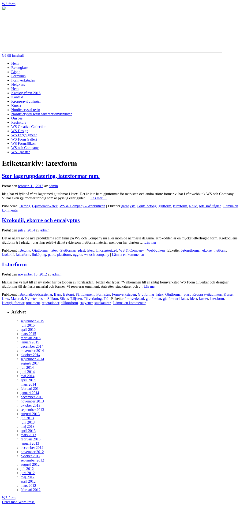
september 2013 (32, 410)
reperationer (50, 303)
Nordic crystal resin (25, 110)
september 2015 (32, 321)
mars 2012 (28, 485)
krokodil (8, 255)
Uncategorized (106, 250)
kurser (203, 299)
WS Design (19, 131)
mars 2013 (28, 435)
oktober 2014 (30, 355)
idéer (193, 299)
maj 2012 (27, 477)
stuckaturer (102, 303)
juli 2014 (27, 367)
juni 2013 (28, 422)
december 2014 (32, 346)
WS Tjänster (20, 152)
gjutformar (153, 299)
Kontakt (17, 97)
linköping (39, 255)
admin (53, 186)
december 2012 (32, 448)
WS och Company (25, 148)
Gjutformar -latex (45, 206)
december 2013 (32, 397)
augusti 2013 (30, 414)
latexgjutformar (13, 303)
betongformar (190, 250)
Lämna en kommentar (128, 255)
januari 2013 (30, 443)
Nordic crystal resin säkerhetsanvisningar (41, 114)
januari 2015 (30, 342)
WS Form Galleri (24, 139)
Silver (64, 299)
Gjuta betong (147, 206)
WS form (8, 4)
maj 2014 (27, 376)
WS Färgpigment (24, 135)
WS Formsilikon (23, 143)
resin (41, 299)
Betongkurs (19, 68)
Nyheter (31, 299)
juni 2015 (28, 325)
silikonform (69, 303)
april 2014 (28, 380)
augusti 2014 (30, 363)
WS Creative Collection (28, 127)
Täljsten (76, 299)
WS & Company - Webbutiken (82, 206)
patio (51, 255)
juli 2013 (27, 418)
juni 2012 (28, 473)
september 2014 (32, 359)
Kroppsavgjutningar (26, 101)
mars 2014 (28, 384)
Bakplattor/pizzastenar (35, 294)
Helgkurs (18, 84)
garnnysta (128, 206)
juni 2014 (28, 372)
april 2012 (28, 481)
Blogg (15, 72)
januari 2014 (30, 393)
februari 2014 (31, 389)
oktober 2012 (30, 456)
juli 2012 (27, 469)
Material (17, 299)
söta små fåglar (210, 206)
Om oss (16, 118)
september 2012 (32, 460)
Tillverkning (93, 299)
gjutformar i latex (175, 299)
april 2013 (28, 431)
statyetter (86, 303)
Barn (57, 294)
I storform (14, 264)
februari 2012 (31, 490)
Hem (15, 63)
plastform (64, 255)
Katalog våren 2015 (26, 93)
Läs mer (98, 198)
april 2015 (28, 329)
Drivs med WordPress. (18, 502)
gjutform (164, 206)
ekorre (207, 250)
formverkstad (134, 299)
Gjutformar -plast (72, 250)
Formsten (103, 294)
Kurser (16, 106)
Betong (24, 206)
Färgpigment (85, 294)
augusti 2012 (30, 464)
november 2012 (32, 452)
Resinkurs (18, 122)
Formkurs (18, 76)
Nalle (193, 206)
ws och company (96, 255)
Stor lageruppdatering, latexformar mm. (51, 176)
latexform (180, 206)
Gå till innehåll (13, 55)
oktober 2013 (30, 405)
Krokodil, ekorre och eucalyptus (41, 220)
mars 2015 (28, 334)
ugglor (77, 255)
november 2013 (32, 401)
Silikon (52, 299)
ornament (33, 303)
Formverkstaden (23, 80)
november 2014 (32, 351)
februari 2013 (31, 439)
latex (90, 250)
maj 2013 (27, 426)
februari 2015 (31, 338)
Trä (106, 299)
